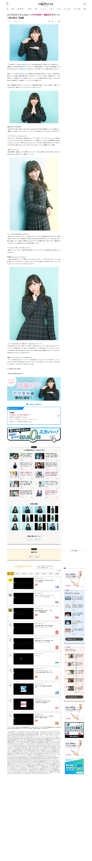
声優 (36, 9)
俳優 (13, 9)
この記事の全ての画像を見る (34, 404)
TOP (7, 9)
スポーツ (52, 9)
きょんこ (30, 539)
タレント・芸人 (67, 9)
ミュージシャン (43, 9)
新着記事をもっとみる (71, 639)
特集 (85, 9)
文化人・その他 (77, 9)
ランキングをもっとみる (72, 697)
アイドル (29, 9)
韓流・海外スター (20, 9)
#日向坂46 (37, 556)
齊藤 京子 (24, 64)
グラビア (59, 9)
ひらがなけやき (36, 539)
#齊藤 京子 (31, 556)
